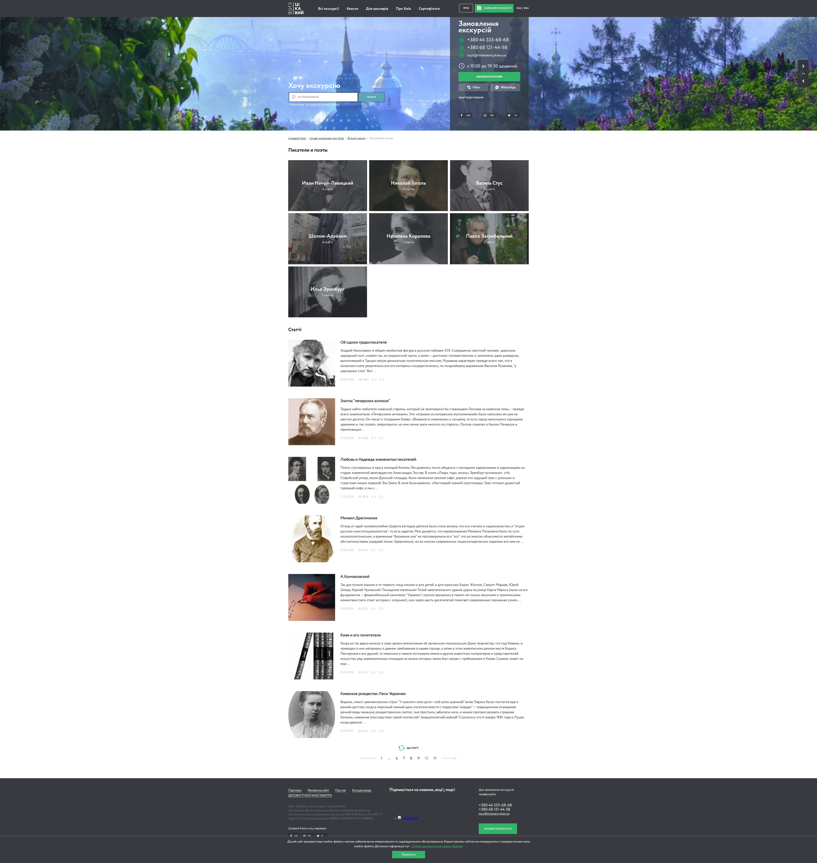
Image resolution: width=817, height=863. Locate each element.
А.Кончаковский (355, 577)
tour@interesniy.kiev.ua (486, 55)
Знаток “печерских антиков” (365, 401)
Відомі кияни (356, 138)
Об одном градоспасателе (363, 342)
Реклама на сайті (318, 790)
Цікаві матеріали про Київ (327, 138)
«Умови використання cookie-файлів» (437, 846)
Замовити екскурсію (498, 829)
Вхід (466, 8)
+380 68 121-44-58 (487, 47)
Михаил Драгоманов (358, 518)
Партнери (294, 790)
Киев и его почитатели (360, 635)
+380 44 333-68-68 (488, 39)
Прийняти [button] (409, 854)
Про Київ (403, 9)
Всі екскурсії (328, 9)
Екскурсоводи (361, 790)
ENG (526, 8)
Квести (352, 9)
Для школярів (377, 9)
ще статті (412, 748)
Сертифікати (429, 9)
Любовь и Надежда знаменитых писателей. (378, 460)
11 (434, 758)
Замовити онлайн (489, 77)
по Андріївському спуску (322, 104)
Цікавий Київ (297, 138)
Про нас (340, 790)
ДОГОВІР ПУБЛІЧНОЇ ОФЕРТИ (310, 795)
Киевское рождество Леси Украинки (373, 694)
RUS (519, 8)
